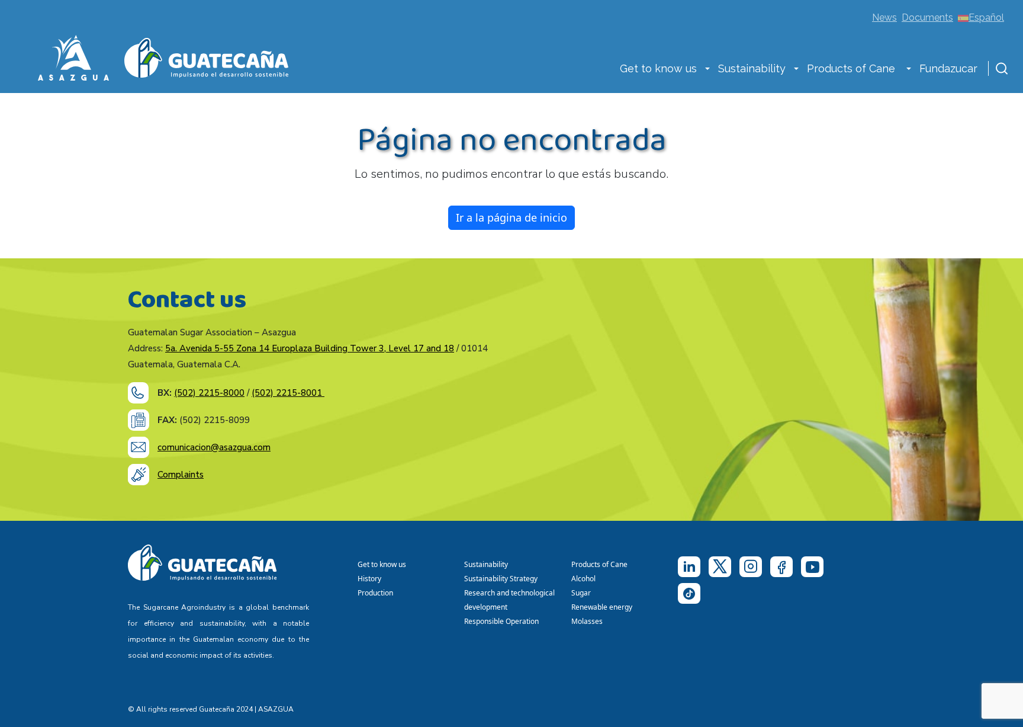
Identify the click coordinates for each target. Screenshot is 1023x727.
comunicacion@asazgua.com (214, 447)
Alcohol (583, 579)
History (369, 579)
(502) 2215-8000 (209, 393)
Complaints (180, 475)
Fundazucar (948, 68)
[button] (707, 70)
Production (375, 593)
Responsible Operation (503, 621)
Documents (927, 17)
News (884, 17)
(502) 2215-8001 (288, 393)
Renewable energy (602, 607)
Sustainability (752, 68)
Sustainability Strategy (501, 579)
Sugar (581, 593)
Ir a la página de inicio (511, 217)
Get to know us (658, 68)
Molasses (587, 621)
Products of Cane (852, 68)
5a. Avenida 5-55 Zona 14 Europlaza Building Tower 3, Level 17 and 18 (309, 348)
